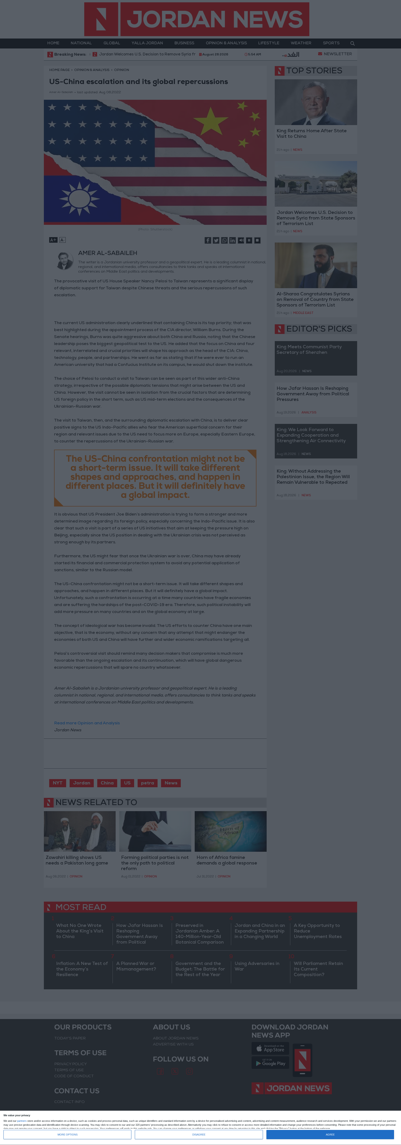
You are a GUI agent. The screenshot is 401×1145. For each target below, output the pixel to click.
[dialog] (200, 1128)
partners (22, 1121)
